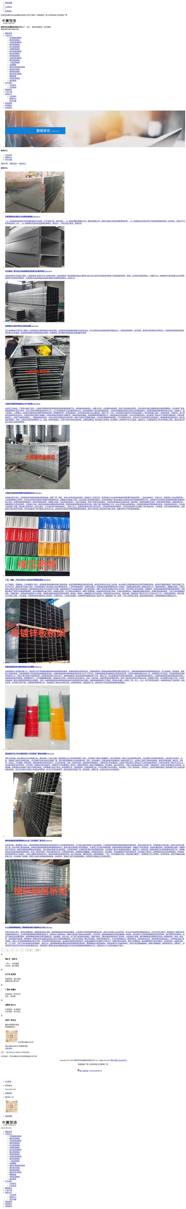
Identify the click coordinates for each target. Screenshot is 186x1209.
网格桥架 (12, 76)
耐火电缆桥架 (14, 53)
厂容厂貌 (8, 92)
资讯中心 (8, 94)
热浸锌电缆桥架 (15, 58)
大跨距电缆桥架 (15, 42)
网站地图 (8, 3)
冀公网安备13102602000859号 (91, 1071)
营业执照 (8, 103)
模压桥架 (12, 80)
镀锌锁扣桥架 (14, 71)
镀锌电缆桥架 (14, 44)
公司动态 (12, 96)
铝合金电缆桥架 (15, 51)
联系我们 (8, 11)
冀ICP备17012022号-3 (119, 1060)
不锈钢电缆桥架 (15, 38)
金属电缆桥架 (14, 49)
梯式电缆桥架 (14, 60)
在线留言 (8, 108)
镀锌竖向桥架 (14, 69)
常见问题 (12, 101)
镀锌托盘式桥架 (15, 74)
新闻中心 (12, 99)
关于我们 (8, 83)
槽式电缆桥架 (14, 40)
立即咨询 (8, 1048)
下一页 (29, 950)
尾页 (37, 950)
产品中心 (8, 35)
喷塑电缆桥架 (14, 56)
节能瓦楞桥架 (14, 78)
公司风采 (12, 87)
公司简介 (8, 7)
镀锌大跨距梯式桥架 (17, 67)
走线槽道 (12, 65)
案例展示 (8, 89)
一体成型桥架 (14, 62)
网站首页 (8, 33)
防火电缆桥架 (14, 47)
